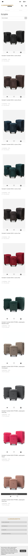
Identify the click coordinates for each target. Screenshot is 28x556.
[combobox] (14, 18)
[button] (14, 522)
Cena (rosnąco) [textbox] (5, 17)
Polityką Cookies (4, 548)
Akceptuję (23, 551)
